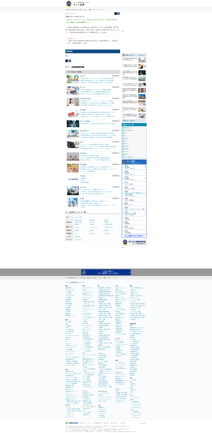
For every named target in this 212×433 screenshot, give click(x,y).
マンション (69, 373)
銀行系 (68, 345)
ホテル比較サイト (87, 398)
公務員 (101, 373)
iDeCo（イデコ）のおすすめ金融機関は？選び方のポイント (96, 94)
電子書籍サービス (87, 363)
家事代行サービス (87, 293)
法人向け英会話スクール (104, 385)
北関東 (73, 409)
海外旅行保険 (68, 303)
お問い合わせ (106, 423)
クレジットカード (70, 347)
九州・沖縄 (102, 309)
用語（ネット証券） (78, 67)
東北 (69, 409)
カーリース (85, 331)
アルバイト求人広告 (120, 334)
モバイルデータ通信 (135, 299)
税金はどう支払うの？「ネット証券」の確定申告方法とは (96, 160)
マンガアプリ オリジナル (89, 372)
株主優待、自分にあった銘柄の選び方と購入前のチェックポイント (98, 169)
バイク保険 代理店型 (135, 333)
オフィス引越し (86, 376)
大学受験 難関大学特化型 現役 (106, 295)
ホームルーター (134, 297)
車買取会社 (85, 333)
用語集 (83, 176)
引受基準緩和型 (135, 349)
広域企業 (133, 309)
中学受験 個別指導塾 (103, 325)
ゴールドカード (71, 353)
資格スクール (101, 375)
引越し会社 (85, 323)
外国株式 (92, 230)
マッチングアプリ (120, 384)
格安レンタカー (86, 329)
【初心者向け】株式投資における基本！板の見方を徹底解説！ (97, 137)
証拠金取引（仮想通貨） (73, 363)
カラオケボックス (120, 400)
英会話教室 (101, 359)
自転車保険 (68, 299)
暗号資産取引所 (69, 359)
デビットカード (69, 355)
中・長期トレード (108, 227)
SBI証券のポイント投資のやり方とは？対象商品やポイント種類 (97, 103)
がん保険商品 (133, 357)
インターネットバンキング (72, 335)
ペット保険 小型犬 (134, 341)
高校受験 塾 (101, 301)
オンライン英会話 (102, 361)
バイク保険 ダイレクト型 (136, 331)
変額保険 (132, 373)
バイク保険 (68, 293)
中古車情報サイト (87, 335)
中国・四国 (78, 411)
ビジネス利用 (87, 412)
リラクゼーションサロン (104, 397)
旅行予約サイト (86, 393)
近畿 (76, 381)
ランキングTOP (78, 217)
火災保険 (67, 301)
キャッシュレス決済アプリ (72, 357)
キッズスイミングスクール (104, 399)
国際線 (90, 402)
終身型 (132, 347)
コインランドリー (87, 297)
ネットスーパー (86, 307)
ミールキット (85, 303)
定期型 (137, 347)
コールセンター (78, 239)
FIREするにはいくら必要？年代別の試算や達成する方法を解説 (97, 133)
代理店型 (69, 291)
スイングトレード (94, 227)
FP (100, 365)
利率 (82, 180)
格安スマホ (134, 291)
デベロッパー (70, 417)
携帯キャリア (134, 293)
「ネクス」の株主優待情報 (88, 171)
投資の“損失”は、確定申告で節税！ (90, 155)
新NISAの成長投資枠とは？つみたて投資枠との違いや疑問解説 (97, 80)
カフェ (84, 357)
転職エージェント (120, 301)
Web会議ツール (119, 346)
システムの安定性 (108, 224)
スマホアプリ (107, 233)
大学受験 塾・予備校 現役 (104, 288)
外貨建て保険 (133, 365)
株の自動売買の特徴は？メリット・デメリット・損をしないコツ (98, 148)
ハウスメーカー (71, 415)
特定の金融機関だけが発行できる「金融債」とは (94, 201)
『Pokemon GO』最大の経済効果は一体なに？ (93, 193)
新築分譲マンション (70, 399)
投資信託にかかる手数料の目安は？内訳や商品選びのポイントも (98, 112)
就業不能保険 (133, 361)
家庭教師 (100, 345)
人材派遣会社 (118, 331)
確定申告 (84, 153)
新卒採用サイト (119, 323)
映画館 (117, 390)
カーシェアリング (87, 325)
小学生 (110, 343)
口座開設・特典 (78, 220)
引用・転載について (114, 423)
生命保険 (67, 307)
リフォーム (68, 393)
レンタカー (85, 327)
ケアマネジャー (109, 371)
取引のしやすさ (78, 222)
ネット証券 (134, 162)
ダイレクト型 (70, 289)
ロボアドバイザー (70, 365)
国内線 (85, 402)
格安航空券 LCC (86, 400)
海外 (88, 408)
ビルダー (69, 407)
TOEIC (101, 369)
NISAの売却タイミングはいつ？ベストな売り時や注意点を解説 (97, 78)
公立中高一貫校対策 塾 (104, 329)
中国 (144, 305)
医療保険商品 (133, 345)
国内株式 (77, 230)
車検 (83, 353)
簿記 (104, 367)
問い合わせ (92, 224)
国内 (85, 408)
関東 (126, 392)
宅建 (100, 367)
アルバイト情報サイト (121, 293)
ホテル (84, 410)
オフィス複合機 (86, 380)
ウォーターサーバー (87, 288)
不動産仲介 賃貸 (69, 385)
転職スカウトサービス (121, 299)
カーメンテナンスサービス (89, 355)
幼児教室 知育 (101, 349)
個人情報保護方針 (98, 423)
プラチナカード (136, 407)
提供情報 (77, 224)
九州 (79, 381)
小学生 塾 (100, 333)
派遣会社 (117, 311)
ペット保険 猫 (133, 343)
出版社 (85, 370)
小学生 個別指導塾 (103, 337)
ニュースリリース (89, 423)
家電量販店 (101, 407)
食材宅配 (84, 299)
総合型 (85, 367)
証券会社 (69, 325)
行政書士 (101, 371)
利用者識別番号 (85, 182)
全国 (125, 398)
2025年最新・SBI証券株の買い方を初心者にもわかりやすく (96, 105)
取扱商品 (106, 220)
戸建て (75, 373)
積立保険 (132, 375)
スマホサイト (93, 233)
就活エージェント (120, 288)
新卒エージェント (120, 326)
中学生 (105, 343)
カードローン (68, 343)
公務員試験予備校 (102, 383)
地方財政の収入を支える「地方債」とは (91, 203)
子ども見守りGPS (87, 386)
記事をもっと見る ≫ (129, 120)
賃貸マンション (69, 389)
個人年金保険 (133, 371)
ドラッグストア (102, 409)
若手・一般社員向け (122, 354)
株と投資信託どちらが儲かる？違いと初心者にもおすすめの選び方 (98, 123)
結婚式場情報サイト (120, 382)
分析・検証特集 (86, 121)
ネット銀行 (68, 333)
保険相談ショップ (70, 315)
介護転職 (117, 305)
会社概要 (81, 423)
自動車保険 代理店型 (135, 329)
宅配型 (85, 321)
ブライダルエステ (120, 362)
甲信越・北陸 (107, 305)
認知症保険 (133, 363)
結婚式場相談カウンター (121, 380)
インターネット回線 (135, 311)
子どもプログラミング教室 (105, 387)
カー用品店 (101, 415)
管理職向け (119, 352)
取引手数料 (92, 220)
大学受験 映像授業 (103, 299)
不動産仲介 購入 (69, 375)
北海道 (101, 303)
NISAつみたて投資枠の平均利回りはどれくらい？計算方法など (97, 82)
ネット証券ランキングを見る (133, 235)
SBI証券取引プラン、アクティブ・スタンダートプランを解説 (97, 101)
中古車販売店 (85, 337)
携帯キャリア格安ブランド (138, 295)
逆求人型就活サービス (121, 291)
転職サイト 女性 (119, 297)
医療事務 (104, 365)
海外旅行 (91, 394)
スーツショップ (102, 413)
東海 (72, 381)
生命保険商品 (133, 351)
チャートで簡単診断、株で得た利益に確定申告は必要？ (95, 157)
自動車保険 (68, 288)
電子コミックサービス (88, 365)
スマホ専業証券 (69, 329)
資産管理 (106, 222)
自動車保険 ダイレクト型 (136, 327)
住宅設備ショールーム (71, 391)
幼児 (100, 357)
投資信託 (84, 110)
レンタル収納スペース (89, 317)
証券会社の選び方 (86, 98)
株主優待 (84, 164)
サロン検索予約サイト (121, 368)
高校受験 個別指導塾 (103, 311)
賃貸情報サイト (69, 387)
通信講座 (100, 363)
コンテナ (86, 319)
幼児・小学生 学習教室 (104, 347)
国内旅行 (86, 394)
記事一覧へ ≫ (142, 55)
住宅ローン (68, 339)
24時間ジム (101, 395)
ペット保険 (68, 305)
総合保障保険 (133, 369)
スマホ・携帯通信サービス (137, 288)
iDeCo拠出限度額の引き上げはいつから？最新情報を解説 (96, 89)
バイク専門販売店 (88, 347)
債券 (83, 198)
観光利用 (86, 414)
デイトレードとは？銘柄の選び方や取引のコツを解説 (95, 144)
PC (75, 233)
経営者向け (119, 350)
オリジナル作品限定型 (89, 369)
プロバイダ (133, 301)
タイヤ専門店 (101, 417)
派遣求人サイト (119, 315)
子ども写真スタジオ (87, 361)
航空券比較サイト (87, 396)
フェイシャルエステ (120, 364)
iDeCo (83, 87)
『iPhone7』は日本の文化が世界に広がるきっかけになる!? (96, 191)
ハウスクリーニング (87, 295)
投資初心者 (77, 236)
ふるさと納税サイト (87, 313)
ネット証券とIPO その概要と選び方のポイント (93, 189)
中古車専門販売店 (88, 339)
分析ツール (92, 222)
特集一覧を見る (115, 75)
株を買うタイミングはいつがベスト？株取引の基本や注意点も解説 (98, 146)
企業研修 (117, 348)
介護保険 (132, 367)
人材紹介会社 (118, 329)
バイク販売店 (85, 345)
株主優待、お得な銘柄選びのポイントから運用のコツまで (96, 167)
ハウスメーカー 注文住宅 (71, 403)
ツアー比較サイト (87, 404)
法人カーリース (119, 340)
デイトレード (78, 227)
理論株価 (83, 178)
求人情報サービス (120, 317)
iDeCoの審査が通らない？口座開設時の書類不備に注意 (95, 91)
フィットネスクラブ (103, 393)
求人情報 (122, 423)
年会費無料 (69, 349)
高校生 (101, 343)
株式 (66, 56)
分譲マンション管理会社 (71, 379)
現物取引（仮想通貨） (72, 361)
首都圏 (68, 381)
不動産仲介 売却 (69, 371)
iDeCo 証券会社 (69, 331)
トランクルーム (86, 315)
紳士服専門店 (101, 411)
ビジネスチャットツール (121, 344)
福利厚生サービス (87, 382)
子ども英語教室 (102, 355)
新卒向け (119, 356)
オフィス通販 (85, 378)
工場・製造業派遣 (120, 313)
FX (66, 341)
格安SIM (133, 289)
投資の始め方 (85, 130)
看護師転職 (118, 303)
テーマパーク (118, 402)
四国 (132, 307)
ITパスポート (107, 373)
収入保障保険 (134, 355)
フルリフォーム (71, 395)
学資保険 (67, 313)
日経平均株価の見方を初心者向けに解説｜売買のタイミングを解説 (98, 135)
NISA (83, 76)
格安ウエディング (120, 376)
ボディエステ (118, 366)
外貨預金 (67, 337)
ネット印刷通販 (119, 342)
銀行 (68, 327)
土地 (79, 373)
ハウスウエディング (120, 374)
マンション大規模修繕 (71, 383)
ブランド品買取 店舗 (87, 374)
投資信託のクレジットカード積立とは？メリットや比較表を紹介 (98, 116)
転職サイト (118, 295)
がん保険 (67, 311)
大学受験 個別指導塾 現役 (104, 291)
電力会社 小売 (86, 384)
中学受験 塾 (101, 321)
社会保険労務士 (108, 369)
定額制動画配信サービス (88, 359)
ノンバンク (74, 345)
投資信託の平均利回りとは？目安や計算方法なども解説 (95, 114)
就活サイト (118, 289)
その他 (83, 187)
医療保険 (67, 309)
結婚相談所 (118, 378)
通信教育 (100, 341)
